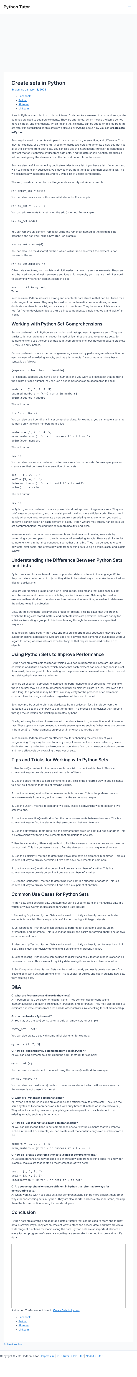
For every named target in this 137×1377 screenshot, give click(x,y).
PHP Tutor (63, 1356)
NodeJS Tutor (94, 1356)
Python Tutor (17, 6)
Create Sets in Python (66, 1310)
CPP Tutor (77, 1356)
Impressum (48, 1356)
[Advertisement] (68, 41)
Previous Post (13, 1344)
